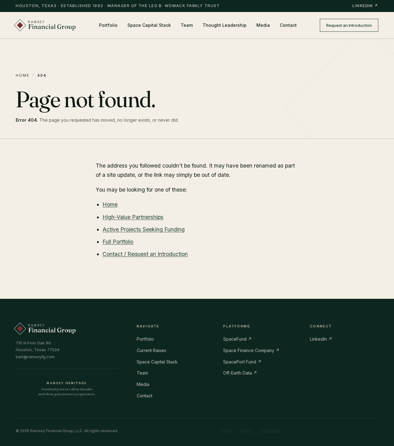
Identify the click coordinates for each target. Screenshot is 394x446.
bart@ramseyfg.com (35, 356)
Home (22, 75)
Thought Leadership (225, 25)
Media (263, 25)
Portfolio (108, 25)
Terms (246, 430)
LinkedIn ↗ (365, 5)
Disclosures (270, 430)
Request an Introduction (349, 25)
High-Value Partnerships (133, 217)
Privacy (226, 430)
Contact (288, 25)
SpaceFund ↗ (237, 339)
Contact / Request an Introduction (145, 254)
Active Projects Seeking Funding (144, 229)
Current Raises (151, 350)
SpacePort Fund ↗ (242, 361)
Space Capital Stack (149, 25)
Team (187, 25)
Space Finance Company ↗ (251, 350)
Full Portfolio (118, 241)
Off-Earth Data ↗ (240, 372)
